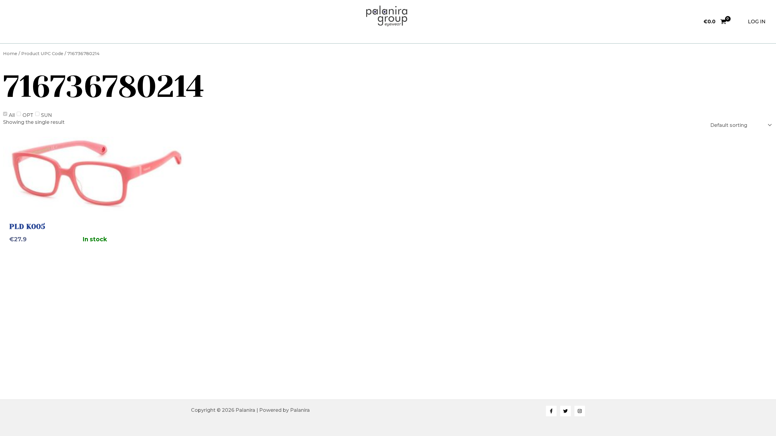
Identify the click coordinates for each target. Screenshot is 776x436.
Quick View (97, 207)
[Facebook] (551, 411)
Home (10, 53)
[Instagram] (579, 411)
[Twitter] (565, 411)
